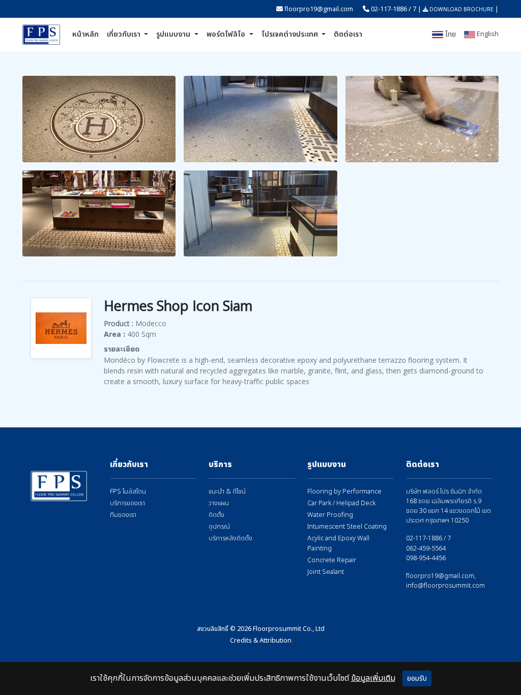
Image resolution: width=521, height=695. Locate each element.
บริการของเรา (127, 503)
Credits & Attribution (261, 640)
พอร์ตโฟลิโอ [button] (227, 34)
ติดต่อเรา (348, 34)
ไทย (449, 34)
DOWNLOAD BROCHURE (461, 9)
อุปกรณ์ (219, 527)
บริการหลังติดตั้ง (230, 538)
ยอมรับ (417, 678)
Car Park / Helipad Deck (341, 503)
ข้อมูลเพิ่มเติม (373, 678)
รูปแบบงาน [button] (174, 34)
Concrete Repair (331, 560)
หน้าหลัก (85, 34)
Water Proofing (330, 515)
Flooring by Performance (344, 492)
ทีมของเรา (123, 515)
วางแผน (219, 503)
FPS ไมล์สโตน (128, 492)
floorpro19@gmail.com (318, 8)
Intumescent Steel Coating (347, 527)
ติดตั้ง (216, 515)
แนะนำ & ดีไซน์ (227, 492)
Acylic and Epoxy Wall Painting (338, 543)
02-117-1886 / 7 (393, 8)
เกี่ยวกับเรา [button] (124, 34)
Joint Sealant (325, 572)
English (487, 33)
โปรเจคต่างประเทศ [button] (291, 34)
